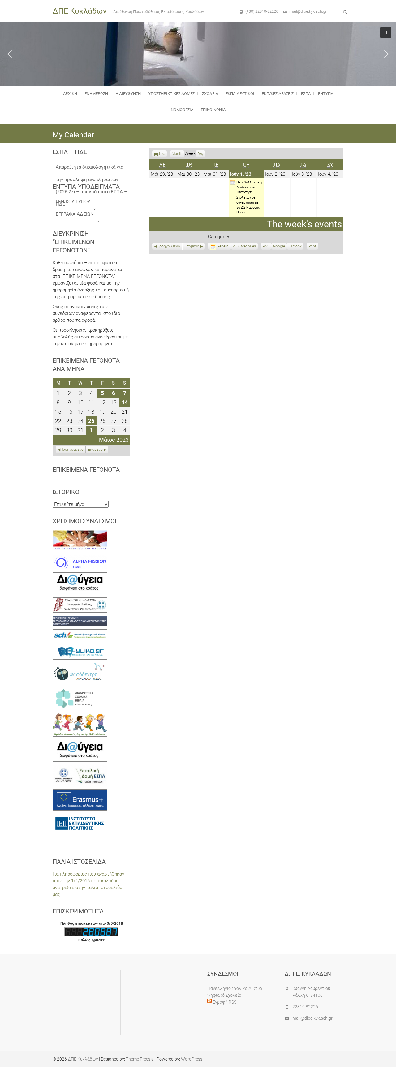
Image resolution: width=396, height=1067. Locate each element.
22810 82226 (305, 1006)
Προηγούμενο (168, 246)
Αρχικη (70, 93)
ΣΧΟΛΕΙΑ (210, 93)
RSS (266, 246)
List (162, 154)
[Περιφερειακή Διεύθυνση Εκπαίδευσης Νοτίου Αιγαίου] (80, 619)
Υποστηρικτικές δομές (171, 93)
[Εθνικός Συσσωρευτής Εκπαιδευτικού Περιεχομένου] (80, 666)
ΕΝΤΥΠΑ (325, 93)
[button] (10, 54)
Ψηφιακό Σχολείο (224, 995)
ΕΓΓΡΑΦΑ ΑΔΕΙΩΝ (75, 214)
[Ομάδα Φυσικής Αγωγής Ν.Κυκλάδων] (80, 716)
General (223, 246)
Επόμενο (191, 246)
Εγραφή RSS (224, 1002)
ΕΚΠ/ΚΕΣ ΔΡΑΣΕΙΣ (278, 93)
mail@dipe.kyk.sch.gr (307, 11)
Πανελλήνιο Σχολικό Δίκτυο (234, 988)
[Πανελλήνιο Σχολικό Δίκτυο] (80, 632)
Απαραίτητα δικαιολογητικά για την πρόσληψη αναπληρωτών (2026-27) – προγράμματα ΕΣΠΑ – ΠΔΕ (91, 168)
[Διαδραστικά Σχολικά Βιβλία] (80, 690)
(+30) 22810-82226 (261, 11)
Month (177, 154)
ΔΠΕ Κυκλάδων (80, 10)
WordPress (191, 1058)
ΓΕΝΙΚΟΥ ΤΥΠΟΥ (73, 201)
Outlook (295, 247)
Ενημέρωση (96, 93)
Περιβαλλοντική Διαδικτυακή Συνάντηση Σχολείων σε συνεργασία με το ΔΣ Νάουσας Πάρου (249, 197)
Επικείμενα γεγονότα (86, 469)
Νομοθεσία (182, 109)
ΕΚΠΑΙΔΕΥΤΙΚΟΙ (240, 93)
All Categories (244, 246)
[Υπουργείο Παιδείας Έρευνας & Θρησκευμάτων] (80, 601)
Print (313, 247)
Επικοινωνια (213, 109)
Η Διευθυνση (128, 93)
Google (279, 247)
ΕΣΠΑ (306, 93)
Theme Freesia (140, 1058)
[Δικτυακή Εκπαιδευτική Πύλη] (80, 648)
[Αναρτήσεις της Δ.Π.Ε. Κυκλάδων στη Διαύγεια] (80, 576)
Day (200, 154)
